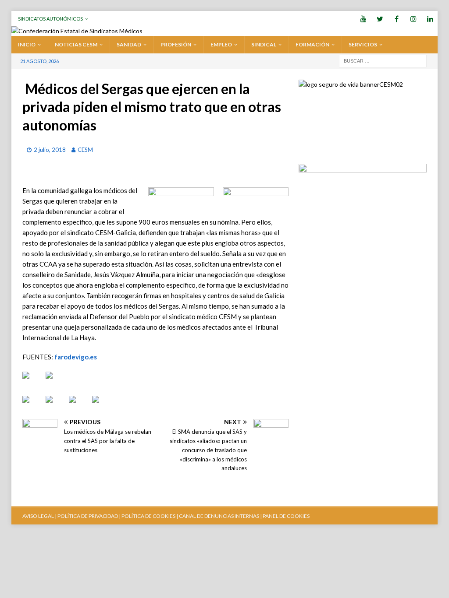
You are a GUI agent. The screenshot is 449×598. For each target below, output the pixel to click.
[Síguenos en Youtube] (32, 382)
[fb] (396, 18)
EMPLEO (221, 44)
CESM (85, 149)
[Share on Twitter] (56, 406)
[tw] (380, 18)
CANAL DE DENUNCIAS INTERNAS (218, 516)
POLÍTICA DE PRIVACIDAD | (89, 516)
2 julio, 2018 (50, 149)
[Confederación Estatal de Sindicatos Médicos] (77, 31)
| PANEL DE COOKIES (284, 516)
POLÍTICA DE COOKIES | (149, 516)
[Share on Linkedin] (79, 406)
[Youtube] (363, 18)
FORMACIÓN (312, 44)
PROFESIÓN (175, 44)
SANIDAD (129, 44)
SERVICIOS (363, 44)
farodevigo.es (75, 357)
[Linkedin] (430, 18)
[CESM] (56, 382)
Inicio (27, 44)
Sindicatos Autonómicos (50, 18)
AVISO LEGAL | (39, 516)
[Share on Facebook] (32, 406)
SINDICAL (263, 44)
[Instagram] (413, 18)
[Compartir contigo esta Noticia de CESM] (102, 406)
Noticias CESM (76, 44)
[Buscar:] (383, 60)
